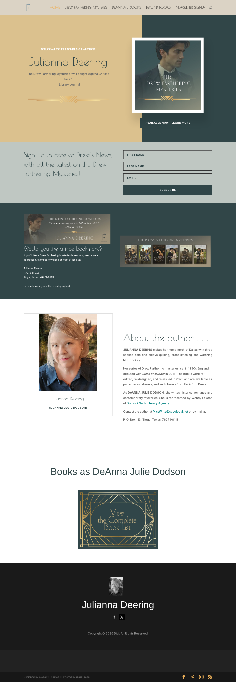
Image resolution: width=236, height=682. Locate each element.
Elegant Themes (49, 676)
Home (55, 7)
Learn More (138, 432)
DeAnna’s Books (126, 7)
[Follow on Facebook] (114, 617)
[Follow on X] (122, 617)
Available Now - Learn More (167, 122)
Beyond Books (158, 7)
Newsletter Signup (190, 7)
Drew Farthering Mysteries (86, 7)
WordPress (83, 676)
